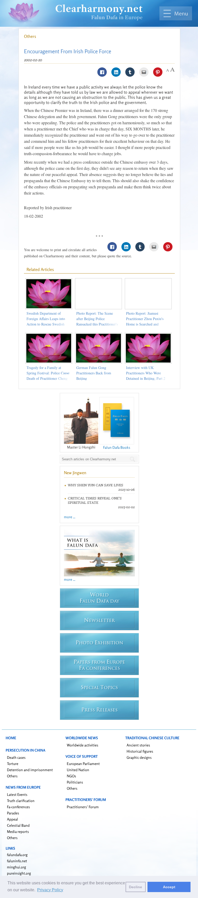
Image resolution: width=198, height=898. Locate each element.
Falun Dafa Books (116, 447)
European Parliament (83, 763)
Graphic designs (139, 757)
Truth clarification (21, 800)
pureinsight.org (19, 873)
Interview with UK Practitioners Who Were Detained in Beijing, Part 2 (145, 373)
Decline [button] (135, 887)
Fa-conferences (18, 807)
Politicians (75, 782)
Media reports (18, 831)
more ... (69, 517)
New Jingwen (75, 472)
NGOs (71, 776)
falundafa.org (17, 854)
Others (30, 36)
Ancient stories (138, 745)
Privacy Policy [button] (50, 890)
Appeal (12, 819)
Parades (13, 813)
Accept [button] (169, 887)
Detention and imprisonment (30, 770)
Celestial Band (18, 825)
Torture (12, 763)
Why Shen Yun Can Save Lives (95, 485)
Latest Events (17, 794)
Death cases (16, 757)
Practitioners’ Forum (83, 807)
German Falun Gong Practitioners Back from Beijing (93, 373)
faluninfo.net (17, 861)
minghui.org (16, 867)
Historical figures (140, 751)
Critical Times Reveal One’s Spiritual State (95, 500)
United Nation (78, 770)
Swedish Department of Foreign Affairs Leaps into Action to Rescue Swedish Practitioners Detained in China (46, 324)
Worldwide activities (82, 745)
